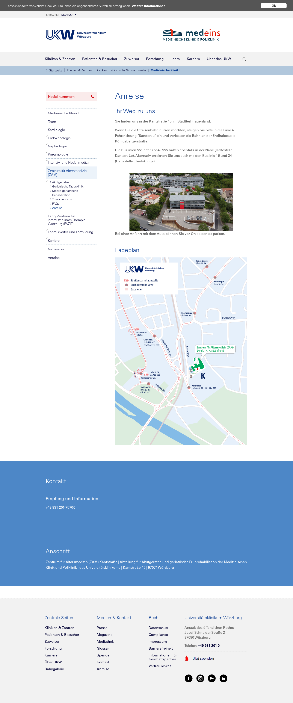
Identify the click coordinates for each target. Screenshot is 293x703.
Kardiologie (56, 130)
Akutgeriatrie (60, 182)
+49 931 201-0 (209, 645)
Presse (102, 628)
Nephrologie (57, 146)
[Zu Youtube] (212, 678)
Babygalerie (54, 669)
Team (52, 121)
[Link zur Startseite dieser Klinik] (204, 34)
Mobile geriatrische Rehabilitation (65, 193)
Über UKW (53, 662)
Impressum (158, 641)
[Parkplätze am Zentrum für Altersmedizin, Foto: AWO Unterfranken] (181, 201)
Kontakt (103, 662)
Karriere (54, 240)
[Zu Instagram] (200, 678)
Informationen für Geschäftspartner (163, 657)
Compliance (158, 634)
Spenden (104, 655)
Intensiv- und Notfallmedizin (69, 162)
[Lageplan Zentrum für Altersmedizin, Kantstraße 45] (181, 351)
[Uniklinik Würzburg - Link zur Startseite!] (76, 35)
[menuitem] (61, 14)
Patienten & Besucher (62, 634)
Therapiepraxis (62, 199)
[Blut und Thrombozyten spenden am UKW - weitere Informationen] (199, 658)
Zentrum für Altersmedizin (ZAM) (67, 173)
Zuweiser (52, 641)
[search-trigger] (244, 59)
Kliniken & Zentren (79, 70)
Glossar (103, 648)
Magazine (104, 634)
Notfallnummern (61, 96)
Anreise (57, 208)
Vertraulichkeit (160, 666)
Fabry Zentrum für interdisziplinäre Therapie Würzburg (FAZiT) (67, 220)
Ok (274, 6)
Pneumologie (58, 154)
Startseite (55, 70)
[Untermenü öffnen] (47, 136)
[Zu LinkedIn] (223, 678)
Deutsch (60, 14)
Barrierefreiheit (161, 648)
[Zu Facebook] (188, 678)
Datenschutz (158, 628)
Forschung (53, 648)
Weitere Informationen (148, 6)
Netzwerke (56, 249)
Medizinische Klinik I (165, 70)
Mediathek (105, 641)
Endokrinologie (59, 138)
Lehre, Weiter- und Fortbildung (70, 232)
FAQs (55, 204)
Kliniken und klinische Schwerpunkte (121, 70)
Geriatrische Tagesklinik (67, 186)
